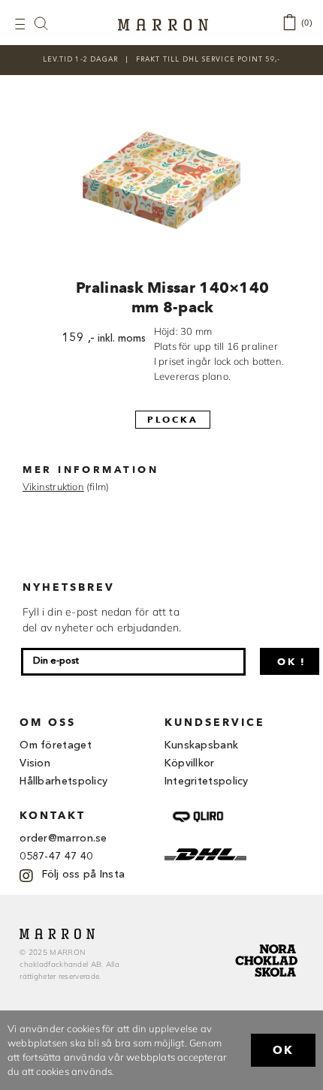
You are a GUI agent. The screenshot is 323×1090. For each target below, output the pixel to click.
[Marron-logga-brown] (163, 23)
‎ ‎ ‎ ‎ (48, 23)
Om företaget (56, 745)
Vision (35, 763)
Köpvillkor (190, 763)
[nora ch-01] (268, 941)
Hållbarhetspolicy (63, 781)
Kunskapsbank (202, 745)
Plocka (172, 419)
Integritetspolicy (207, 781)
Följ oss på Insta (83, 874)
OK (283, 1050)
